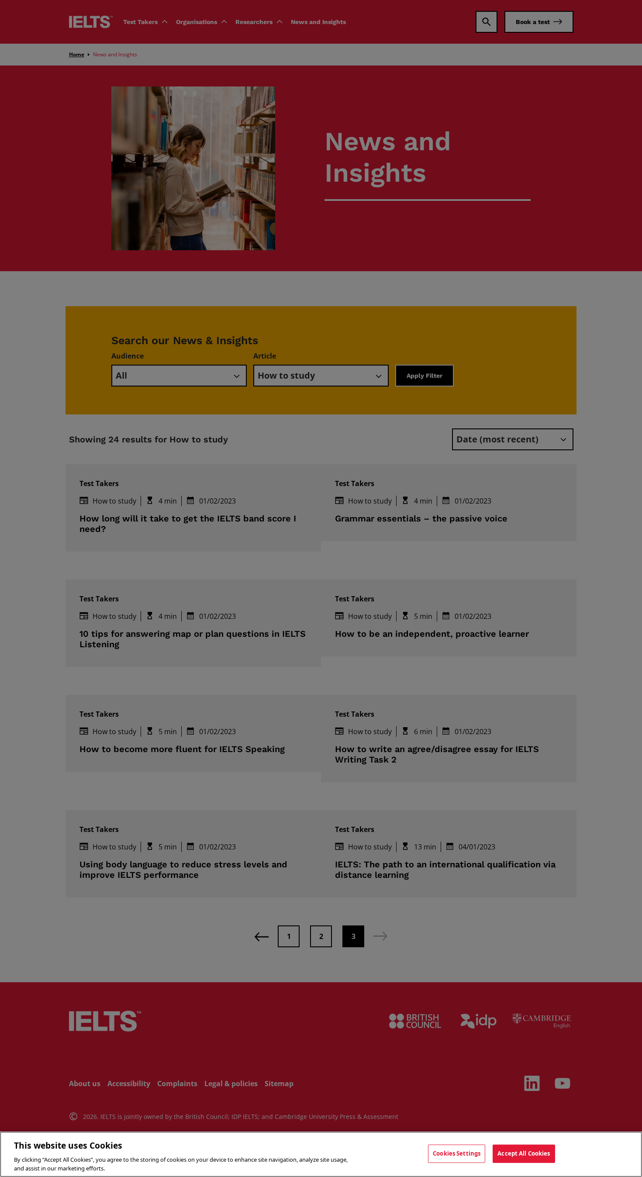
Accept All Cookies (523, 1153)
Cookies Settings (456, 1153)
